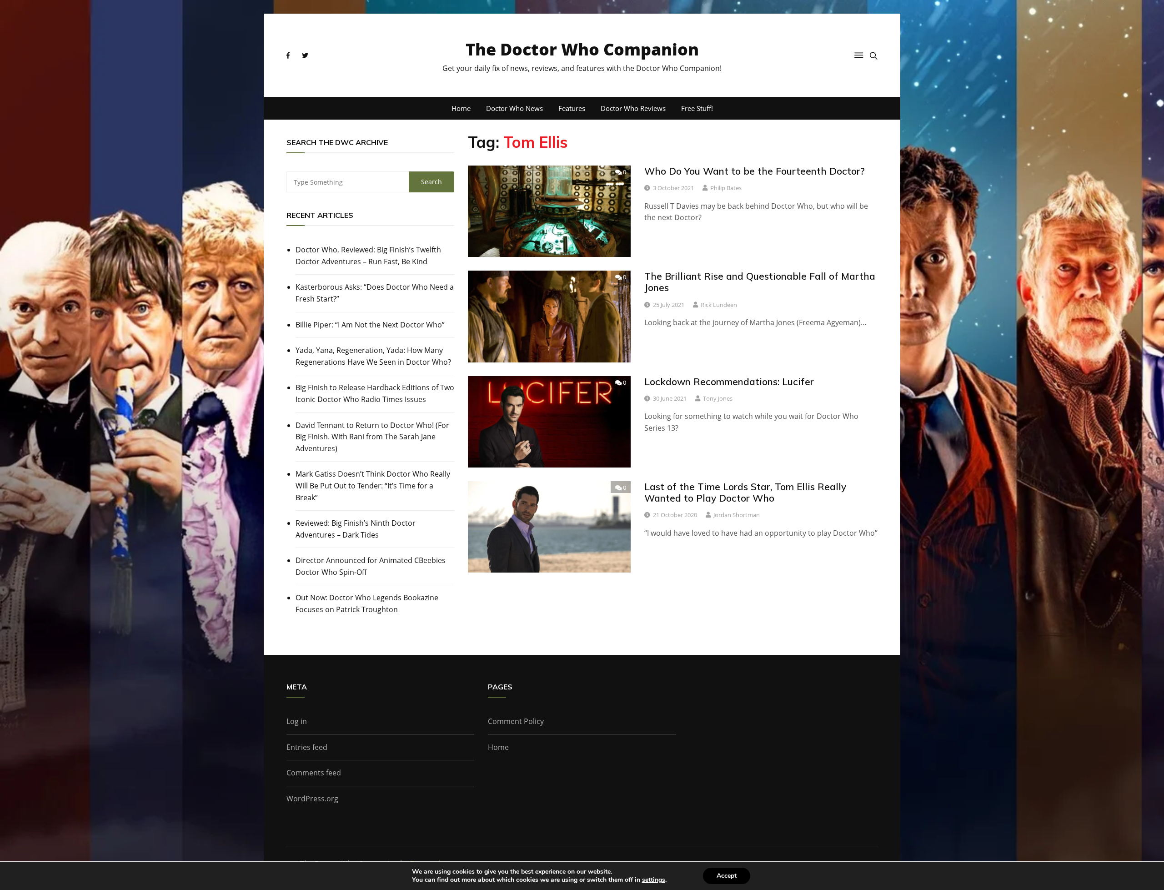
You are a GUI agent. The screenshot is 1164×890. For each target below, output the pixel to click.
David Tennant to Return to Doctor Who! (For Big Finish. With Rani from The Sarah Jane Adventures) (372, 436)
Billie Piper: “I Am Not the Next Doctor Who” (370, 325)
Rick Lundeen (719, 305)
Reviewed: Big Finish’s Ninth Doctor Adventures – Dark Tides (356, 529)
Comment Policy (516, 721)
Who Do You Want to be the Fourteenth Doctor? (754, 171)
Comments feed (313, 773)
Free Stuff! (697, 108)
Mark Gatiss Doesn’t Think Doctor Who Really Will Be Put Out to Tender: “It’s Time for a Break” (373, 485)
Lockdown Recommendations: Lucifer (729, 381)
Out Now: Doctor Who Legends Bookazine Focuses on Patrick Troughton (367, 603)
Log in (296, 721)
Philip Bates (726, 188)
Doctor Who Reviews (633, 108)
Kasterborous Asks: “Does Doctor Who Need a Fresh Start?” (375, 293)
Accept (727, 875)
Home (461, 108)
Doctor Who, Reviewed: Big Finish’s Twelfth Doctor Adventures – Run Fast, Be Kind (368, 255)
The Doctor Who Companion (582, 49)
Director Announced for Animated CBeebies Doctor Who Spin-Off (371, 566)
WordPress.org (312, 799)
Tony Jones (718, 398)
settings (653, 880)
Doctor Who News (514, 108)
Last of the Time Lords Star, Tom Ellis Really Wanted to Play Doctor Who (745, 492)
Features (571, 108)
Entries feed (306, 747)
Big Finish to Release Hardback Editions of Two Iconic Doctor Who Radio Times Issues (375, 393)
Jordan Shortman (736, 515)
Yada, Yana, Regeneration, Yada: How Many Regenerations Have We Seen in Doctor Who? (373, 356)
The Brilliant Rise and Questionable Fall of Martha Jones (759, 281)
